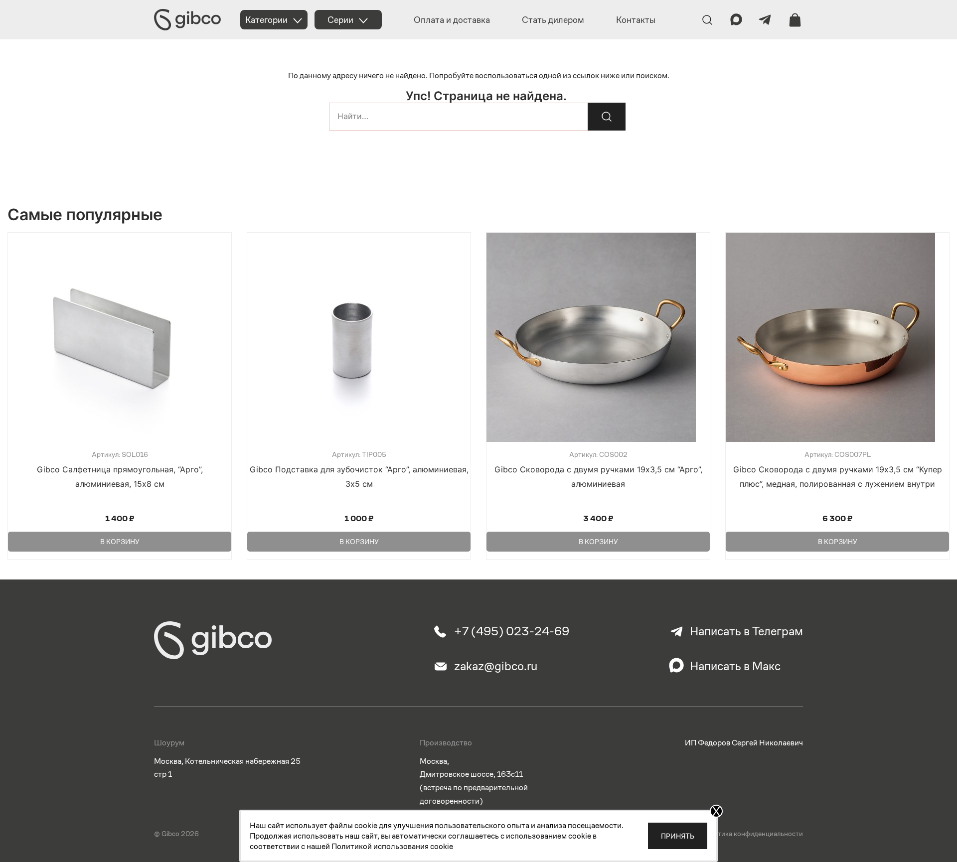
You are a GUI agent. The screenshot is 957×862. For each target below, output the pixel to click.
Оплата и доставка (452, 19)
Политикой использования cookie (392, 846)
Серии (340, 19)
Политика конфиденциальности (752, 833)
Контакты (635, 19)
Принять (677, 836)
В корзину (120, 541)
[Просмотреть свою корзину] (795, 20)
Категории (266, 19)
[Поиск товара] (607, 117)
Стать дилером (553, 19)
